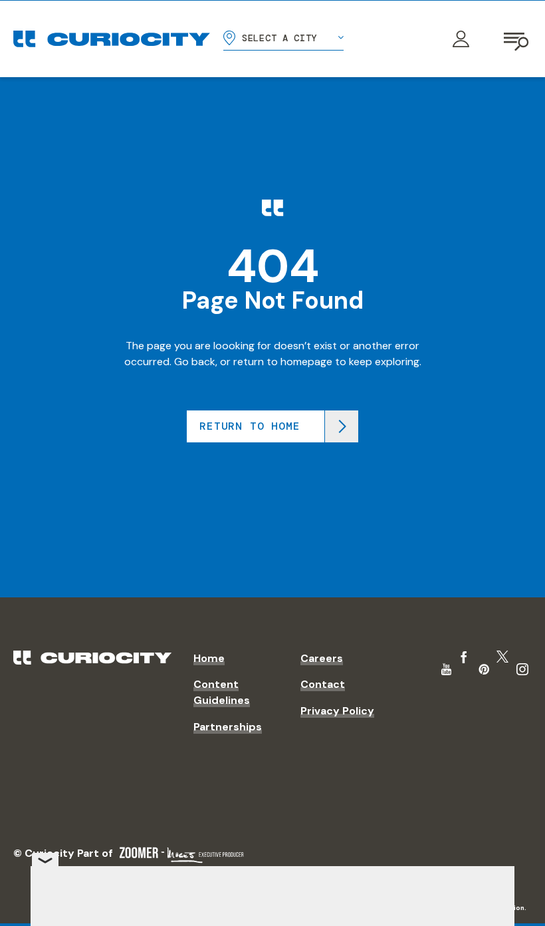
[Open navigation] (517, 39)
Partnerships (227, 727)
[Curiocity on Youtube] (446, 669)
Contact (322, 684)
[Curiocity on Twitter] (502, 657)
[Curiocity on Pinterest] (484, 669)
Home (209, 658)
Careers (321, 658)
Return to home (249, 426)
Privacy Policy (337, 711)
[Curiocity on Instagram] (522, 669)
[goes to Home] (111, 39)
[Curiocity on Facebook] (464, 657)
